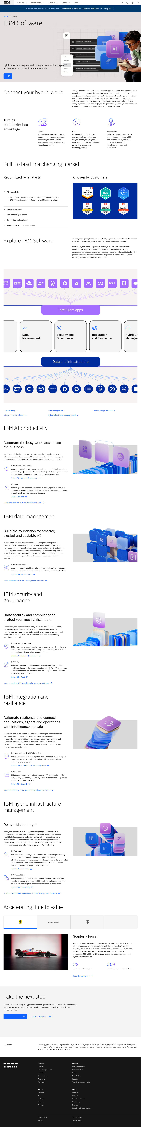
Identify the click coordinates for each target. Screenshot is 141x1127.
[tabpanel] (70, 954)
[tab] (20, 922)
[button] (133, 2)
